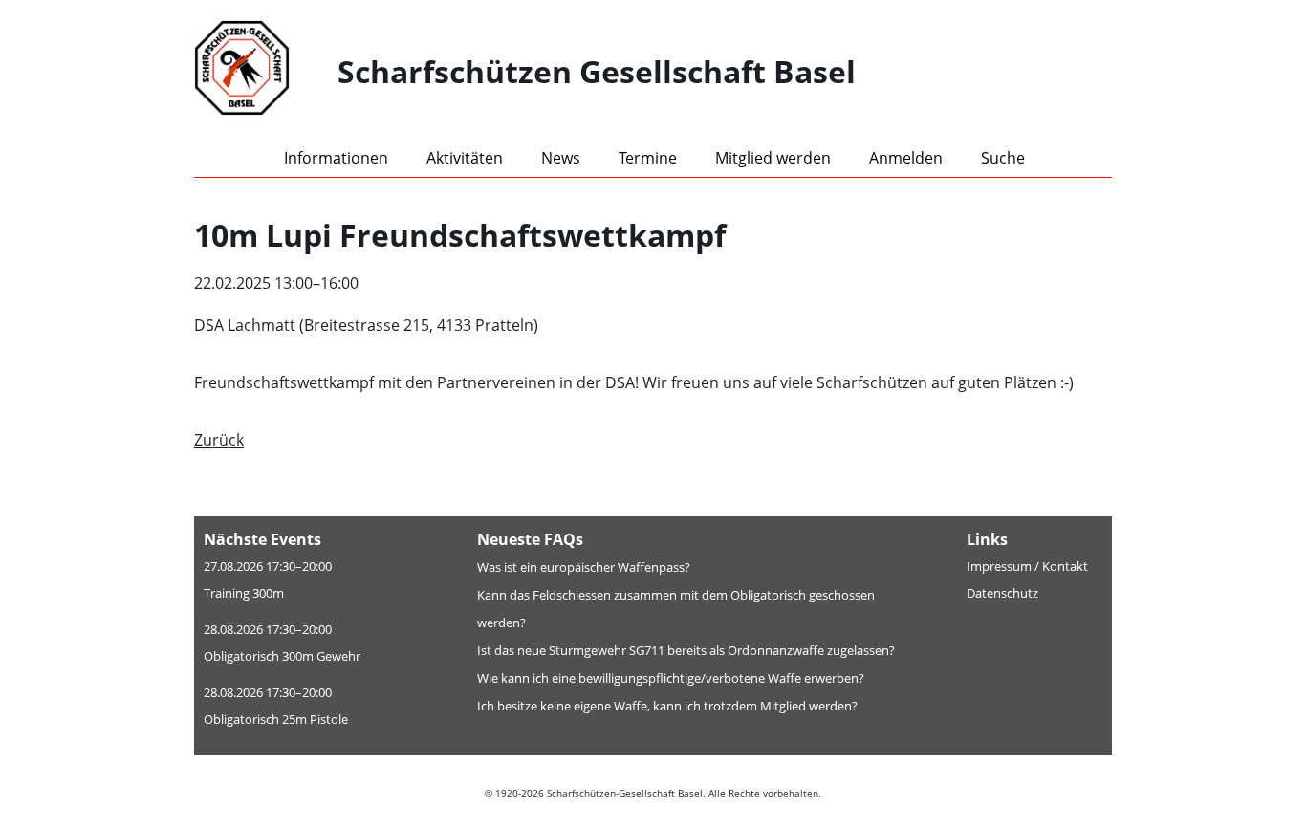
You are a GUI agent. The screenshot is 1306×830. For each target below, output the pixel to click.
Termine (648, 157)
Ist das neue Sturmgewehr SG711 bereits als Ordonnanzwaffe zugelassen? (686, 650)
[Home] (265, 71)
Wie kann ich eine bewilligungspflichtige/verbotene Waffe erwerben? (670, 678)
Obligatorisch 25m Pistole (276, 719)
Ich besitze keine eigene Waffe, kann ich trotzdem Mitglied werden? (667, 705)
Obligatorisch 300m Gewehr (282, 656)
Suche (1003, 157)
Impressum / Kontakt (1027, 566)
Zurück (219, 439)
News (560, 157)
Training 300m (244, 592)
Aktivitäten (464, 157)
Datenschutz (1002, 592)
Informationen (336, 157)
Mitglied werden (773, 157)
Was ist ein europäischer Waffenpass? (583, 567)
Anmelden (906, 157)
